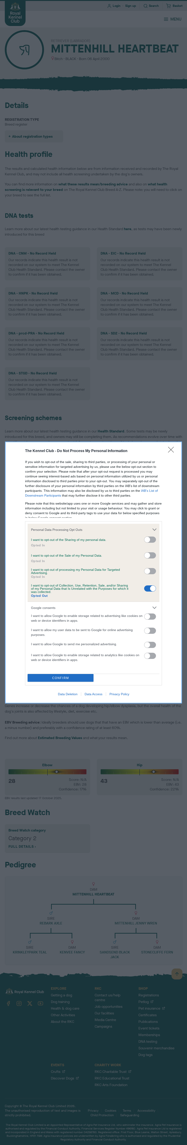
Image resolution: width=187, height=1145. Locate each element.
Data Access (93, 694)
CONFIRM (60, 678)
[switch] (150, 540)
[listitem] (93, 529)
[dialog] (93, 572)
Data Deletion (68, 694)
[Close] (172, 451)
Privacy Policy (119, 694)
